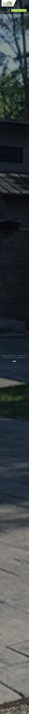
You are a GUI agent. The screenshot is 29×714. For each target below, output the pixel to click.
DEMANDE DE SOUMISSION (18, 10)
